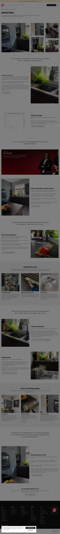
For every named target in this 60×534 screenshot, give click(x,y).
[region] (19, 529)
